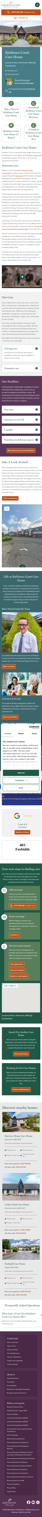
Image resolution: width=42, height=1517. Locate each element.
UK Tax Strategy (12, 1435)
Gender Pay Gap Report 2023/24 (17, 1425)
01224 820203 (25, 1164)
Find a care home (21, 1054)
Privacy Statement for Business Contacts (20, 1477)
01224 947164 (21, 1233)
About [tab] (34, 733)
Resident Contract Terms (15, 1407)
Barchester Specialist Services (16, 1393)
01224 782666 (25, 1230)
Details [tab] (21, 733)
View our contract (17, 970)
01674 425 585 (21, 1295)
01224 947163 (21, 1167)
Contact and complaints (15, 1361)
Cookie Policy (11, 1491)
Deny (21, 788)
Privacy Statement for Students (17, 1469)
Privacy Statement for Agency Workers (19, 1466)
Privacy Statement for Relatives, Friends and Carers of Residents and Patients (20, 1454)
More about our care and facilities (21, 450)
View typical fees (16, 964)
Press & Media (11, 1386)
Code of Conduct (12, 1414)
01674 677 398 (25, 1292)
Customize (19, 780)
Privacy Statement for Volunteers (17, 1473)
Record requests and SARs (15, 1480)
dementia (19, 176)
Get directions (10, 66)
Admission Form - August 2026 (17, 1411)
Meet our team (8, 666)
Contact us (23, 18)
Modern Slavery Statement (15, 1439)
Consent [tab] (7, 733)
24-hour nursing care (34, 155)
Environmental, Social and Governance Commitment (19, 1430)
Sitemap (14, 1512)
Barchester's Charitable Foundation (18, 1389)
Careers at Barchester (21, 1089)
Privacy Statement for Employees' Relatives (18, 1447)
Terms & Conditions (13, 1484)
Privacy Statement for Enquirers (17, 1462)
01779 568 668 (17, 12)
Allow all (21, 773)
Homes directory (12, 1364)
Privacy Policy (11, 1488)
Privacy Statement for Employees (18, 1442)
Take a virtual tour (10, 498)
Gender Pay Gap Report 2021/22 (17, 1418)
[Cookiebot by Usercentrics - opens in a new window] (29, 727)
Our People (10, 1382)
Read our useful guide (18, 976)
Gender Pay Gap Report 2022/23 (17, 1422)
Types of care (11, 1346)
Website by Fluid (25, 1512)
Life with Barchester (13, 1353)
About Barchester (12, 1378)
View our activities (10, 717)
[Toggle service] (36, 348)
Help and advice (12, 1350)
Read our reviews (22, 832)
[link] (21, 1141)
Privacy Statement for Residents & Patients (21, 1458)
